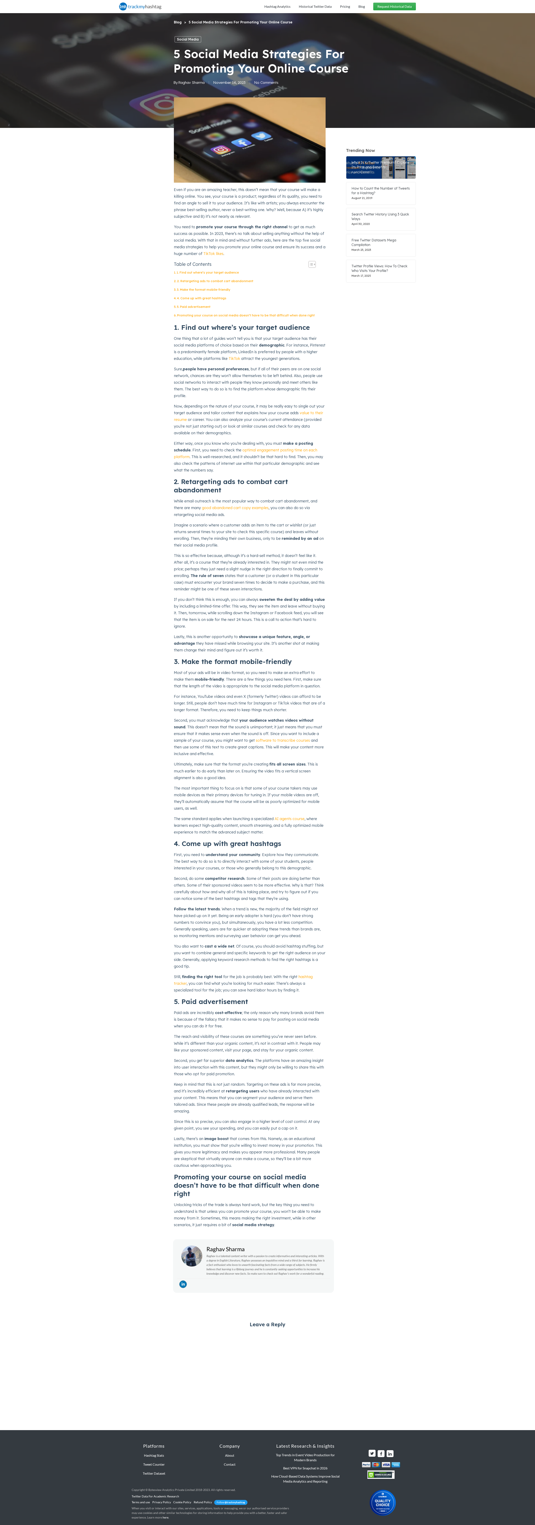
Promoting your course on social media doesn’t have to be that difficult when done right (246, 315)
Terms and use (141, 1502)
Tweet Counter (154, 1464)
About (229, 1455)
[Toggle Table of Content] (310, 264)
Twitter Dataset (154, 1473)
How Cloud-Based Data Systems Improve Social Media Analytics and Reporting (305, 1478)
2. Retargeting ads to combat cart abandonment (215, 281)
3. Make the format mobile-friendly (203, 290)
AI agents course (289, 818)
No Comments (266, 82)
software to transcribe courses (283, 740)
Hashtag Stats (154, 1455)
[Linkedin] (183, 1284)
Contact (230, 1464)
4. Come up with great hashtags (201, 298)
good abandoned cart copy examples (235, 507)
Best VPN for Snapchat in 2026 (305, 1468)
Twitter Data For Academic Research (155, 1496)
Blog (178, 22)
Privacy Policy (161, 1502)
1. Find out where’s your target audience (208, 272)
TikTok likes (213, 253)
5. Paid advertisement (193, 307)
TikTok (234, 358)
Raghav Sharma (191, 82)
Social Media (188, 39)
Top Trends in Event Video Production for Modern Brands (305, 1457)
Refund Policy (203, 1502)
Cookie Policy (182, 1502)
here (165, 1517)
